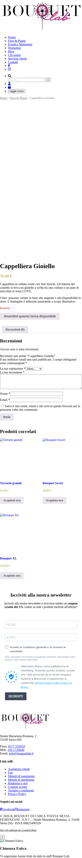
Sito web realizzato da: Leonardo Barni (18, 830)
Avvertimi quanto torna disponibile (30, 316)
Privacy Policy (17, 794)
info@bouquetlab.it (21, 753)
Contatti (13, 62)
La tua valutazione (12, 368)
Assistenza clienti (19, 769)
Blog (11, 51)
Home (12, 37)
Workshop (14, 48)
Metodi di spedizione (21, 779)
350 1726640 (16, 750)
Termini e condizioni (21, 790)
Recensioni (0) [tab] (15, 329)
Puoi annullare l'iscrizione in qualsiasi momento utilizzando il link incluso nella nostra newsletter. (40, 658)
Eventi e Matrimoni (20, 44)
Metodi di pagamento (21, 776)
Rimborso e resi (18, 783)
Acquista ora (11, 500)
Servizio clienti (17, 58)
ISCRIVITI (16, 696)
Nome (5, 393)
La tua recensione (12, 372)
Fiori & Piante (17, 40)
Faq (10, 772)
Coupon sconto (17, 786)
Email (5, 399)
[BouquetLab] (9, 65)
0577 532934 (16, 746)
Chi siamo (14, 55)
